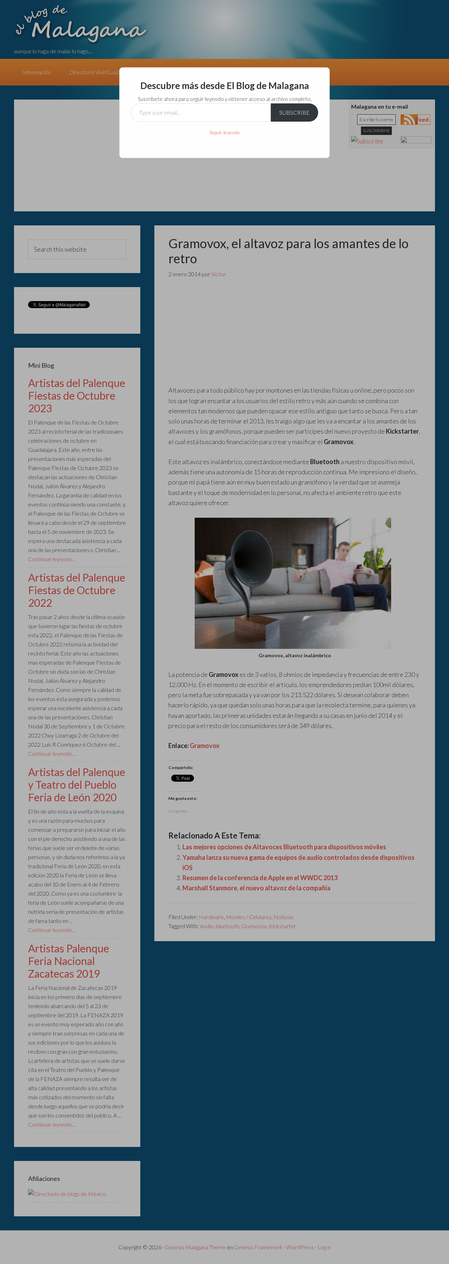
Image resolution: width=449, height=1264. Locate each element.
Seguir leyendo (224, 132)
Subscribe (294, 112)
